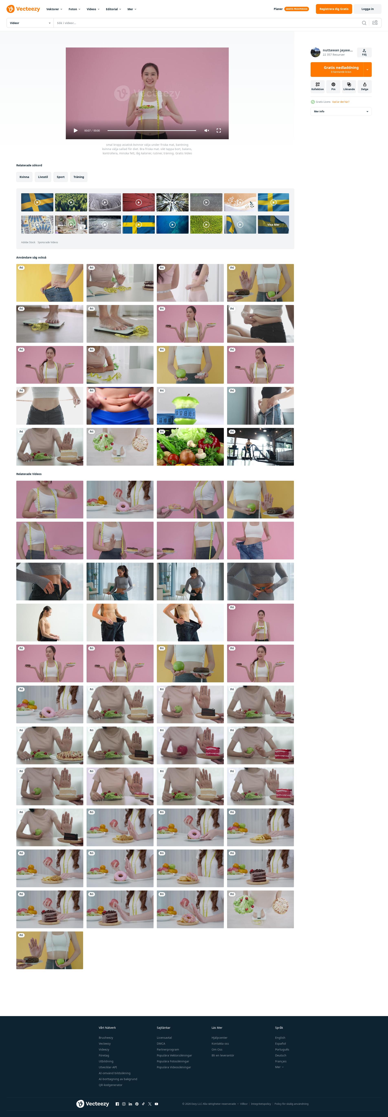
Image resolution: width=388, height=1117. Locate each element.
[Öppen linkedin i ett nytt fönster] (130, 1104)
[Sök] (364, 22)
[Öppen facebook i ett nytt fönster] (117, 1104)
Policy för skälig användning (292, 1104)
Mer (130, 9)
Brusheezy (106, 1038)
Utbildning (106, 1061)
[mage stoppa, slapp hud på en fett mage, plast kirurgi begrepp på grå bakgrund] (260, 406)
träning (79, 177)
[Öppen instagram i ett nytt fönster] (123, 1104)
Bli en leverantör (223, 1055)
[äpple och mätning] (190, 406)
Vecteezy (105, 1043)
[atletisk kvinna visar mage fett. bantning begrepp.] (120, 406)
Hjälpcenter (220, 1038)
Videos (91, 9)
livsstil (43, 177)
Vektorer (52, 9)
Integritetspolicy (261, 1104)
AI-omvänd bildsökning (115, 1073)
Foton (73, 9)
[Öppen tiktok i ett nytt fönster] (143, 1104)
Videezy (104, 1049)
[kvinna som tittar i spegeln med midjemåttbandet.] (190, 283)
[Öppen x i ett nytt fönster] (150, 1104)
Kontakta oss (220, 1043)
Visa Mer (273, 224)
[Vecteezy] (23, 9)
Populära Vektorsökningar (174, 1055)
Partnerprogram (168, 1049)
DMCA (161, 1043)
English (280, 1038)
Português (282, 1049)
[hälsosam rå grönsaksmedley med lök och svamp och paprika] (190, 447)
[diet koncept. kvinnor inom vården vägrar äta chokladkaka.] (120, 365)
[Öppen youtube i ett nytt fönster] (156, 1104)
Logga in (368, 9)
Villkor (244, 1104)
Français (281, 1061)
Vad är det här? (340, 102)
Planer (278, 9)
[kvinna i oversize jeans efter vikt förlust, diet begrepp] (49, 622)
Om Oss (217, 1049)
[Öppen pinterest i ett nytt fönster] (136, 1104)
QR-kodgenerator (110, 1085)
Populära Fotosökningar (173, 1061)
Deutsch (280, 1055)
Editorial (112, 9)
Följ (364, 54)
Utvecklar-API (108, 1067)
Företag (104, 1055)
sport (61, 177)
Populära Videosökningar (174, 1067)
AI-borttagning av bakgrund (118, 1079)
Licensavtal (164, 1038)
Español (280, 1043)
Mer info (319, 111)
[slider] (151, 130)
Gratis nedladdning (341, 69)
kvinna (24, 177)
